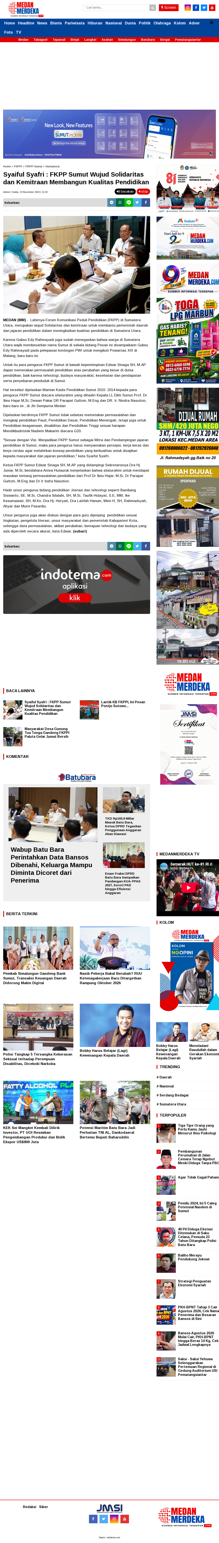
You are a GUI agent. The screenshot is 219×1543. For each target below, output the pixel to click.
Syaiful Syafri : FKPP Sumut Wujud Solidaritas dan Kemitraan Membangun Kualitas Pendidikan (48, 707)
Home (9, 23)
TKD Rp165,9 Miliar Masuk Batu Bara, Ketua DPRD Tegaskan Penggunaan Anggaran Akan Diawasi (123, 826)
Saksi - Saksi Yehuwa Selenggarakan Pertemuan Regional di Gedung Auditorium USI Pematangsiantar (197, 1367)
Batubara (148, 39)
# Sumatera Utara (171, 1104)
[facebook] (196, 7)
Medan (23, 39)
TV (18, 32)
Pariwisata (75, 23)
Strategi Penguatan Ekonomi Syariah (194, 1283)
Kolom (180, 23)
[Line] (128, 202)
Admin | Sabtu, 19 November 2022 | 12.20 (25, 192)
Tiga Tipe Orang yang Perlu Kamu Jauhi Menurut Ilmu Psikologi (197, 1129)
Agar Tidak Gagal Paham (198, 1177)
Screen (169, 7)
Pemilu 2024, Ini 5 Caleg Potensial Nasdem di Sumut (197, 1207)
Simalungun (127, 39)
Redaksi (29, 1507)
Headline (26, 23)
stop (144, 191)
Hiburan (95, 23)
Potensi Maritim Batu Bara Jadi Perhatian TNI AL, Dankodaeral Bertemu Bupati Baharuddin (107, 1132)
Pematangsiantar (188, 39)
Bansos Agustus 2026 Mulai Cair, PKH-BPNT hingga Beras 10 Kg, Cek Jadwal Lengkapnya (198, 1339)
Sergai (165, 39)
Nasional (113, 23)
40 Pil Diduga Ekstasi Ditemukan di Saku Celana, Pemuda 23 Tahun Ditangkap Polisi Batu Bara (197, 1237)
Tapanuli (59, 39)
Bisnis (56, 23)
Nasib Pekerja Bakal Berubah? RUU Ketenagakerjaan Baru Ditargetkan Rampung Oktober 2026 (111, 978)
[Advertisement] (109, 80)
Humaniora (52, 166)
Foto (8, 32)
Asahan (107, 39)
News (42, 23)
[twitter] (204, 7)
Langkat (90, 39)
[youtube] (212, 7)
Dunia (130, 23)
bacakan (127, 191)
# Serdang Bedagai (172, 1095)
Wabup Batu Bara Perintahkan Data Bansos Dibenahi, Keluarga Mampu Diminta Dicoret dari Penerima (51, 865)
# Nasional (165, 1086)
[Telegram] (111, 202)
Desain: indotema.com (109, 1537)
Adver (194, 23)
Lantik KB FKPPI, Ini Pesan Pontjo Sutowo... (123, 704)
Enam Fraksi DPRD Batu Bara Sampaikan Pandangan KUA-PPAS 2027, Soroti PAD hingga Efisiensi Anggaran (123, 883)
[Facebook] (146, 202)
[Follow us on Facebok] (93, 1519)
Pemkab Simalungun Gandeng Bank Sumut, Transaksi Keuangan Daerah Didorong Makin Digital (35, 978)
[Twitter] (137, 202)
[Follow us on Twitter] (103, 1519)
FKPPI (18, 166)
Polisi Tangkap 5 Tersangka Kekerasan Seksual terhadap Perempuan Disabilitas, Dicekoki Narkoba (37, 1059)
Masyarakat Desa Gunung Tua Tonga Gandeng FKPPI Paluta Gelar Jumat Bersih (47, 732)
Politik (145, 23)
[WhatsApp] (120, 202)
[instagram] (188, 7)
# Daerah (164, 1077)
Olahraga (162, 23)
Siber (43, 1507)
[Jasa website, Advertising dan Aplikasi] (76, 617)
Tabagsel (40, 39)
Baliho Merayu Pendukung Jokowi (193, 1257)
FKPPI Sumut (33, 166)
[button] (211, 21)
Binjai (75, 39)
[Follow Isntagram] (114, 1519)
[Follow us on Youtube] (124, 1519)
